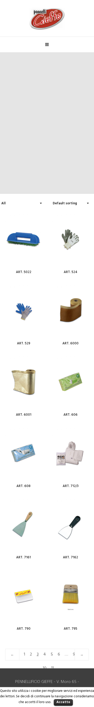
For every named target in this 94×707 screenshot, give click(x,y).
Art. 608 (23, 486)
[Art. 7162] (70, 524)
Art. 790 (24, 628)
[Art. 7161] (23, 524)
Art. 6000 (70, 343)
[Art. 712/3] (70, 453)
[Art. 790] (23, 596)
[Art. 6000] (70, 310)
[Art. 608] (23, 453)
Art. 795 (70, 628)
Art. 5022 (23, 272)
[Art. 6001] (23, 382)
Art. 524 (70, 272)
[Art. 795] (70, 596)
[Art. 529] (23, 310)
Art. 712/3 (71, 486)
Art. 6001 (23, 415)
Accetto (63, 702)
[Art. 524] (70, 239)
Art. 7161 (23, 557)
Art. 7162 (70, 557)
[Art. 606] (70, 382)
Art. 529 (23, 343)
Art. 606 (70, 415)
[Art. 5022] (23, 239)
